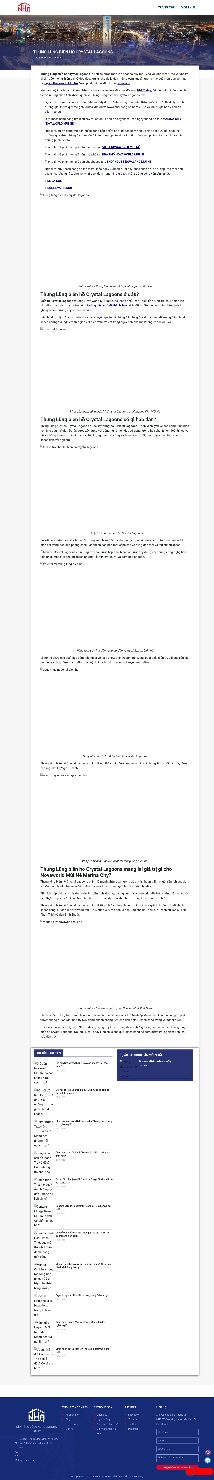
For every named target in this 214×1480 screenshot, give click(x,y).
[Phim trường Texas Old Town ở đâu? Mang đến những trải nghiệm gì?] (44, 1134)
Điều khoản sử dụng (133, 1476)
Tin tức (60, 57)
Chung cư (102, 1414)
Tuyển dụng (71, 1424)
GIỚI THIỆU (188, 7)
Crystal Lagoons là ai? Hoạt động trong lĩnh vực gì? (82, 1295)
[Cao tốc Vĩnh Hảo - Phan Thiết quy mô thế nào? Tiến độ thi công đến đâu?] (44, 1245)
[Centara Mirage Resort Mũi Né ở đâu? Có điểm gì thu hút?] (44, 1216)
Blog (67, 1419)
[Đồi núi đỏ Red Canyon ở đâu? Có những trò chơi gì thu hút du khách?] (44, 1102)
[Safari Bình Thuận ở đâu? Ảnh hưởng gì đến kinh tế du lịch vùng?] (44, 1189)
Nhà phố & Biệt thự (107, 1424)
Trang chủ (166, 7)
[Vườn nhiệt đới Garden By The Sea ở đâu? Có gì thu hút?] (44, 1359)
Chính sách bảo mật (113, 1476)
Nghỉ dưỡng (103, 1419)
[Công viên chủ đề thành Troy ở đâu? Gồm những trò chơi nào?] (44, 1162)
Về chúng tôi (72, 1414)
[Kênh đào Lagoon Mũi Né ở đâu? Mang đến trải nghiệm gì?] (44, 1332)
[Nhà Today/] (24, 7)
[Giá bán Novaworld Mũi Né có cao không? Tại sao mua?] (44, 1073)
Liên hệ (69, 1428)
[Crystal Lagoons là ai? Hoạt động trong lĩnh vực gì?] (44, 1305)
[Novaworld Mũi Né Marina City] (128, 1069)
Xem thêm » (144, 1066)
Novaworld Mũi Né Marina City (155, 1061)
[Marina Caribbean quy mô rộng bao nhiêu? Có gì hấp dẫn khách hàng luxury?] (44, 1277)
